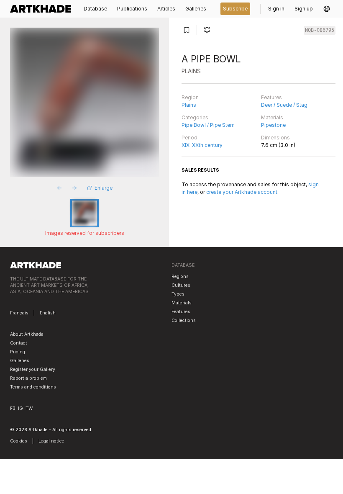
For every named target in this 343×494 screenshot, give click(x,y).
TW (29, 408)
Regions (180, 276)
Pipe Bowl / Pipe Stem (208, 125)
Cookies (18, 441)
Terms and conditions (33, 387)
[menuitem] (43, 9)
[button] (326, 9)
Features (271, 97)
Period (189, 137)
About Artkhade (27, 334)
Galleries (19, 360)
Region (190, 97)
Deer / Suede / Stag (284, 105)
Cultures (181, 285)
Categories (195, 117)
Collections (184, 320)
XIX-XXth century (202, 145)
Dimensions (275, 137)
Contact (18, 343)
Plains (189, 105)
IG (20, 408)
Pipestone (273, 125)
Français (19, 313)
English (48, 313)
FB (12, 408)
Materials (272, 117)
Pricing (17, 352)
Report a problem (28, 378)
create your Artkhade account (241, 192)
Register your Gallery (32, 369)
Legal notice (51, 441)
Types (178, 294)
